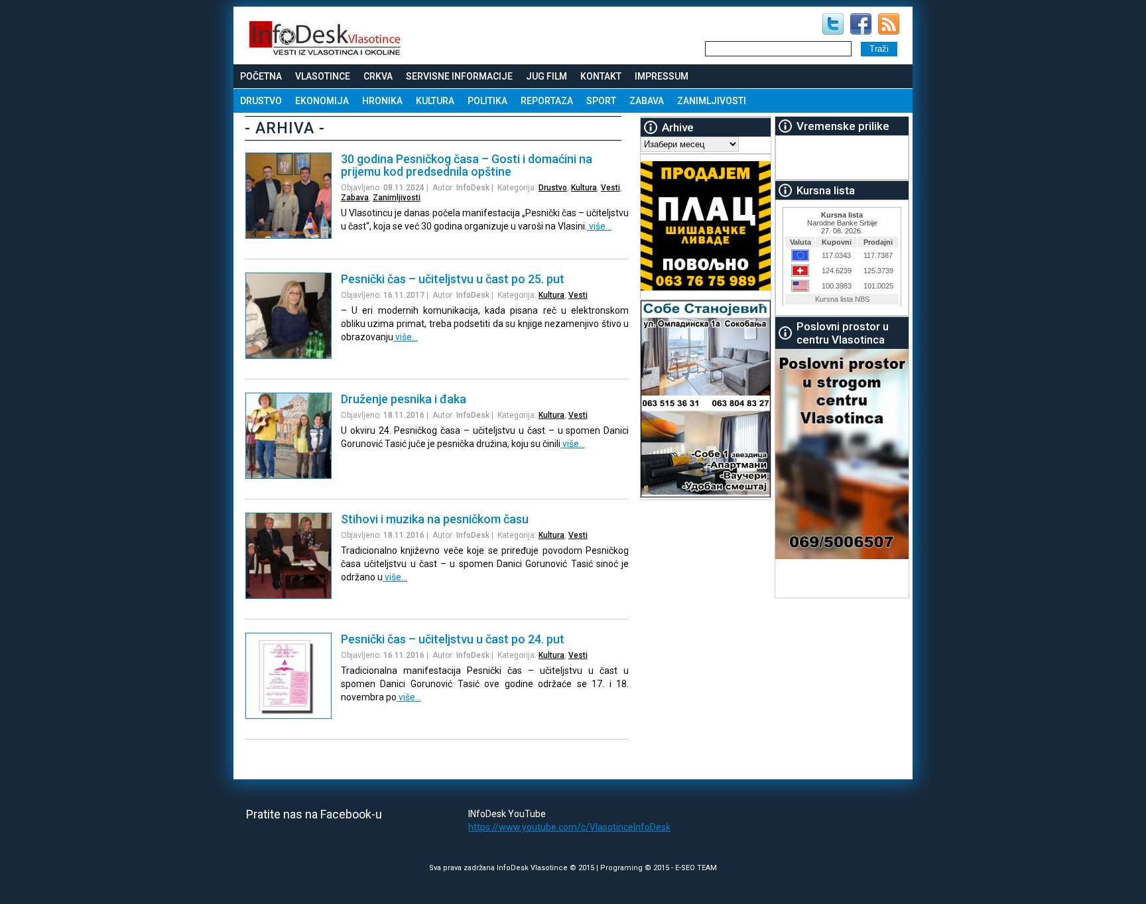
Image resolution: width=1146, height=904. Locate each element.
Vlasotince (322, 76)
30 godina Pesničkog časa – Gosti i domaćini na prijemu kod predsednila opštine (466, 165)
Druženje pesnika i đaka (403, 399)
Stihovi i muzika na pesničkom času (435, 519)
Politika (487, 101)
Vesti (610, 187)
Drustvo (261, 101)
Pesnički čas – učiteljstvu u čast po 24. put (452, 639)
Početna (261, 76)
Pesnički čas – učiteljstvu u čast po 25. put (452, 279)
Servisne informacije (459, 76)
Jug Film (546, 76)
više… (599, 226)
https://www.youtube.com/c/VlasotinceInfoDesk (569, 827)
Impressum (661, 76)
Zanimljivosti (711, 101)
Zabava (646, 101)
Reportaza (547, 101)
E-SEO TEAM (696, 868)
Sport (601, 101)
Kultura (435, 101)
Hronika (382, 101)
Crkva (378, 76)
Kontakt (600, 76)
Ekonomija (322, 101)
